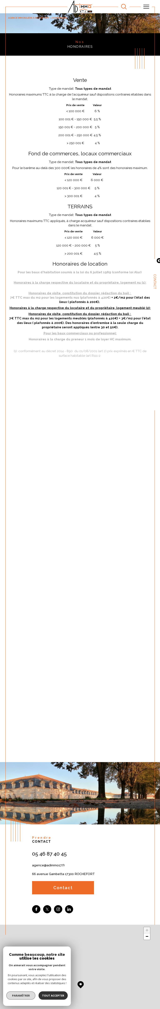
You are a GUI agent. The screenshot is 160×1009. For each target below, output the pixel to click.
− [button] (147, 936)
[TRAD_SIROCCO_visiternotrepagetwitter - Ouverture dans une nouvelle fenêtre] (47, 909)
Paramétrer (21, 995)
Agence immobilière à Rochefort (28, 18)
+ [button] (147, 930)
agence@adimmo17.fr (48, 865)
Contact (155, 281)
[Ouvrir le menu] (146, 6)
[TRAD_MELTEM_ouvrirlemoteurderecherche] (124, 7)
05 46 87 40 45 (49, 854)
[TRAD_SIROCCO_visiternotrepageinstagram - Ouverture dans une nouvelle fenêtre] (58, 909)
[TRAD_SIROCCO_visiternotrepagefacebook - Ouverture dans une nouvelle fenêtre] (36, 909)
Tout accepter (53, 995)
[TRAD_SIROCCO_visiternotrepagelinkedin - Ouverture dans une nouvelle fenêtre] (69, 909)
